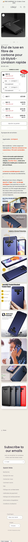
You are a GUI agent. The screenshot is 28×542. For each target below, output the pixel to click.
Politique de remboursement (11, 497)
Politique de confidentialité (11, 489)
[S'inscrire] (23, 462)
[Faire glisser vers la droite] (17, 42)
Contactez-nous (8, 479)
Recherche (6, 472)
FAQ (4, 486)
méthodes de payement (10, 493)
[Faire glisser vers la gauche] (10, 42)
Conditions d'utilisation (9, 504)
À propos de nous (8, 475)
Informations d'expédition (10, 500)
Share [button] (4, 430)
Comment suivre (8, 482)
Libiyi (19, 530)
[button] (3, 7)
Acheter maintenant (14, 128)
